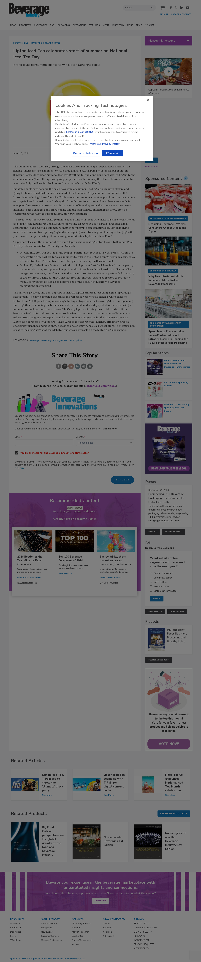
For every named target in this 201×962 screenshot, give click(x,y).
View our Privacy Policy (105, 144)
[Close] (148, 99)
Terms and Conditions (79, 132)
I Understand (112, 153)
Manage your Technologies (85, 153)
